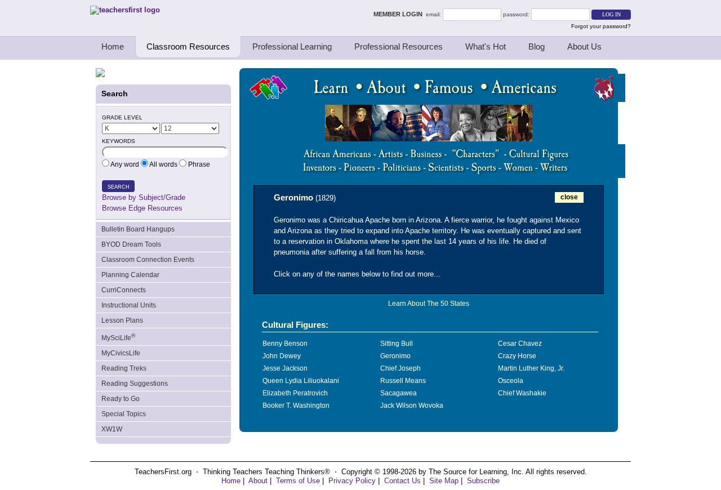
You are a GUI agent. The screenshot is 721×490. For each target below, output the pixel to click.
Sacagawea (398, 393)
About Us (584, 46)
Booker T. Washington (296, 405)
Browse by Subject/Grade (143, 197)
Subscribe (483, 480)
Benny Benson (285, 344)
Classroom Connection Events (147, 260)
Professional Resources (398, 46)
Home (112, 46)
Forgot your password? (601, 26)
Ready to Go (120, 399)
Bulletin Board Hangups (138, 229)
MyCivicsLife (120, 353)
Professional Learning (292, 46)
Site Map (444, 480)
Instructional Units (128, 305)
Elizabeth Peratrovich (295, 393)
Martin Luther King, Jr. (531, 368)
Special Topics (123, 414)
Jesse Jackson (285, 368)
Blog (536, 46)
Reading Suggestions (134, 383)
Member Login (399, 14)
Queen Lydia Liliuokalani (300, 381)
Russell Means (403, 381)
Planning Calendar (130, 275)
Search (119, 187)
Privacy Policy (352, 480)
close (569, 197)
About (258, 480)
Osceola (510, 381)
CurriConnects (123, 290)
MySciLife (118, 337)
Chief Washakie (522, 393)
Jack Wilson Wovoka (411, 405)
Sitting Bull (396, 344)
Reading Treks (123, 368)
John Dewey (281, 356)
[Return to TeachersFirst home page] (125, 10)
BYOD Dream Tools (131, 244)
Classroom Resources (188, 46)
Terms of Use (298, 480)
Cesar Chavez (520, 344)
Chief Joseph (400, 368)
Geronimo (395, 356)
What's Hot (485, 46)
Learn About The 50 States (428, 304)
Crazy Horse (517, 356)
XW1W (111, 429)
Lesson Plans (122, 320)
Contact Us (402, 480)
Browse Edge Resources (142, 208)
